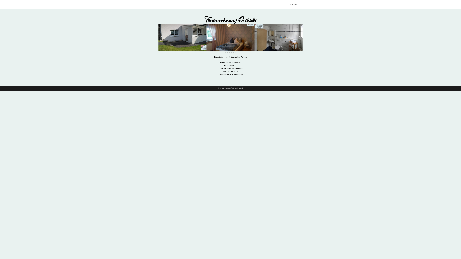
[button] (161, 37)
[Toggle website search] (301, 4)
